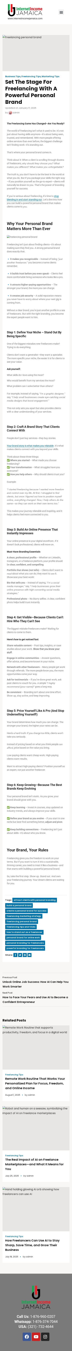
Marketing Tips (50, 76)
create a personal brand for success (26, 910)
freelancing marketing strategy (24, 916)
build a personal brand (19, 905)
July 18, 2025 (11, 1256)
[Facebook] (27, 1337)
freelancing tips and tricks (21, 926)
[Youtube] (36, 1337)
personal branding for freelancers (25, 942)
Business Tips (12, 76)
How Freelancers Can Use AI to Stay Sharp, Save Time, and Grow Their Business (32, 1245)
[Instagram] (45, 1337)
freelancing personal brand (22, 921)
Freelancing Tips (31, 76)
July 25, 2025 (12, 1175)
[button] (61, 12)
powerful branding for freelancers (25, 948)
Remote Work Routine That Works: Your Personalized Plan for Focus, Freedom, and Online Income (35, 1083)
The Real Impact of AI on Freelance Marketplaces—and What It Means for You (34, 1164)
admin (16, 112)
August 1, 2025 (12, 1095)
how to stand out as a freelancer (24, 932)
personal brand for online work (23, 937)
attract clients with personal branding (35, 900)
